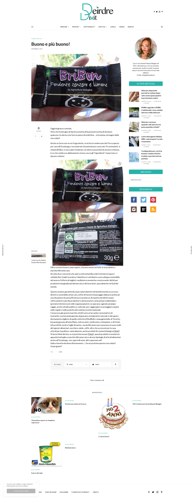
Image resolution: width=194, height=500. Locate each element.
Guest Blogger (50, 492)
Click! (116, 331)
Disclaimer (64, 492)
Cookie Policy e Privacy (80, 492)
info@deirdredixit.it (148, 75)
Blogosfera (35, 417)
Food (33, 38)
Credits (96, 492)
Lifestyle (39, 38)
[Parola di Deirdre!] (97, 11)
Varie (60, 351)
